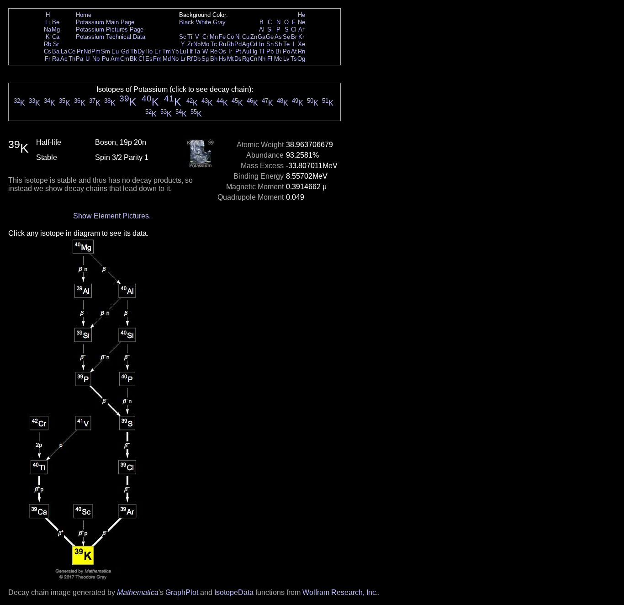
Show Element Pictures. (112, 216)
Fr (47, 58)
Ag (245, 44)
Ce (71, 51)
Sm (105, 51)
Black (186, 22)
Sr (56, 44)
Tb (133, 51)
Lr (182, 58)
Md (167, 58)
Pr (80, 51)
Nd (87, 51)
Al (261, 29)
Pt (238, 51)
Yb (175, 51)
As (278, 36)
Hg (253, 51)
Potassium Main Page (105, 22)
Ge (270, 36)
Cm (124, 58)
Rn (301, 51)
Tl (261, 51)
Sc (182, 36)
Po (286, 51)
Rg (245, 58)
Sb (278, 44)
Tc (214, 44)
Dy (141, 51)
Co (230, 36)
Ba (55, 51)
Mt (230, 58)
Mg (56, 29)
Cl (293, 29)
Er (157, 51)
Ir (230, 51)
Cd (253, 44)
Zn (253, 36)
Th (72, 58)
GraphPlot (181, 592)
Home (83, 14)
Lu (183, 51)
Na (47, 29)
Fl (269, 58)
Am (115, 58)
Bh (213, 58)
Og (301, 58)
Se (286, 36)
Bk (133, 58)
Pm (95, 51)
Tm (166, 51)
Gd (125, 51)
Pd (238, 44)
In (261, 44)
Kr (301, 36)
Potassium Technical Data (110, 36)
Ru (222, 44)
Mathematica (138, 592)
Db (197, 58)
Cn (253, 58)
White (203, 22)
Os (222, 51)
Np (96, 58)
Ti (189, 36)
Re (213, 51)
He (301, 14)
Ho (149, 51)
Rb (47, 44)
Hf (190, 51)
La (64, 51)
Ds (238, 58)
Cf (141, 58)
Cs (47, 51)
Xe (301, 44)
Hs (222, 58)
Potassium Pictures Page (109, 29)
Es (149, 58)
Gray (219, 22)
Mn (214, 36)
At (294, 51)
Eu (115, 51)
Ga (261, 36)
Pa (79, 58)
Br (294, 36)
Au (245, 51)
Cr (205, 36)
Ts (294, 58)
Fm (157, 58)
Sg (205, 58)
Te (286, 44)
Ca (55, 36)
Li (47, 22)
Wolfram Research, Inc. (340, 592)
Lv (286, 58)
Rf (190, 58)
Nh (261, 58)
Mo (205, 44)
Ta (197, 51)
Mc (278, 58)
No (175, 58)
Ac (64, 58)
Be (55, 22)
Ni (238, 36)
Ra (55, 58)
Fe (222, 36)
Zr (190, 44)
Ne (301, 22)
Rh (230, 44)
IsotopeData (234, 592)
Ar (301, 29)
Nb (197, 44)
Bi (278, 51)
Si (270, 29)
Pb (270, 51)
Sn (270, 44)
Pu (105, 58)
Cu (245, 36)
